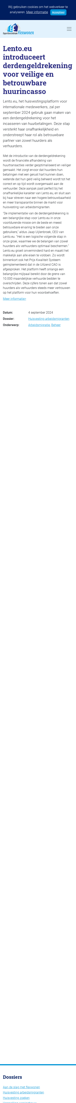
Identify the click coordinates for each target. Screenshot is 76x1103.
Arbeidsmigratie (39, 325)
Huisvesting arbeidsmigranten (48, 319)
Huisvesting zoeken (16, 1098)
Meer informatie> (14, 299)
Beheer (56, 325)
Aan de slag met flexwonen (21, 1087)
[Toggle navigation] (69, 29)
